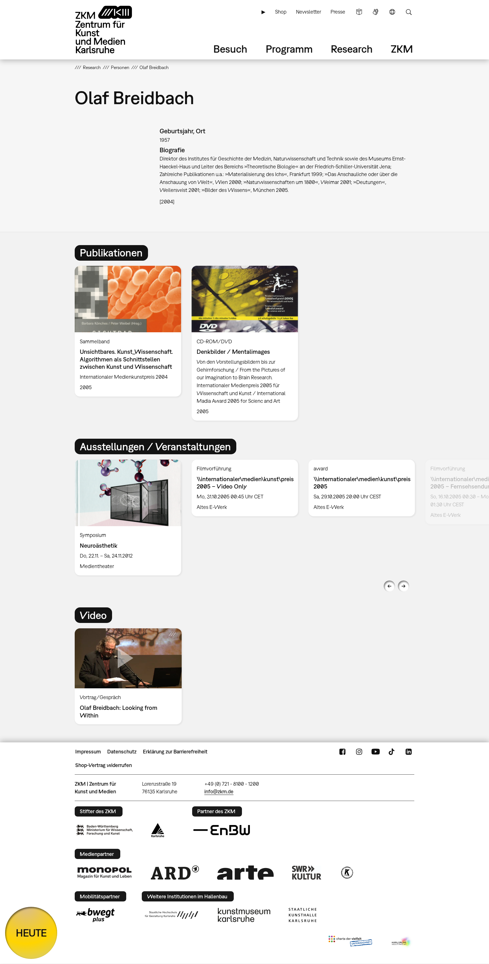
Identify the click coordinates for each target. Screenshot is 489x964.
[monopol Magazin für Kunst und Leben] (104, 872)
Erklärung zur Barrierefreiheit (175, 752)
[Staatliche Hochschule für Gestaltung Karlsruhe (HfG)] (171, 915)
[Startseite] (111, 29)
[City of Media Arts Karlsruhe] (402, 942)
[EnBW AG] (221, 830)
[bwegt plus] (95, 915)
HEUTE (31, 933)
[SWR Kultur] (306, 873)
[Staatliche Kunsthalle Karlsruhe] (302, 915)
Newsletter (308, 12)
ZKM (402, 49)
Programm (289, 49)
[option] (128, 331)
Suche (408, 12)
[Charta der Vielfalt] (350, 942)
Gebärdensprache (375, 12)
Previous (389, 586)
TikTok (392, 752)
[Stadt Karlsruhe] (158, 830)
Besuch (230, 49)
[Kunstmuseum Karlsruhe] (244, 915)
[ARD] (175, 873)
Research (352, 49)
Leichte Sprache (359, 12)
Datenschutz (121, 752)
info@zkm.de (218, 791)
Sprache (392, 12)
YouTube (375, 752)
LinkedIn (408, 752)
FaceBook (342, 752)
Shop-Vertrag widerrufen (103, 765)
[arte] (245, 872)
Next (403, 586)
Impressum (88, 752)
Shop (280, 12)
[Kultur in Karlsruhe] (347, 873)
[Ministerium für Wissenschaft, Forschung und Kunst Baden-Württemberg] (104, 830)
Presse (338, 12)
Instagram (359, 752)
